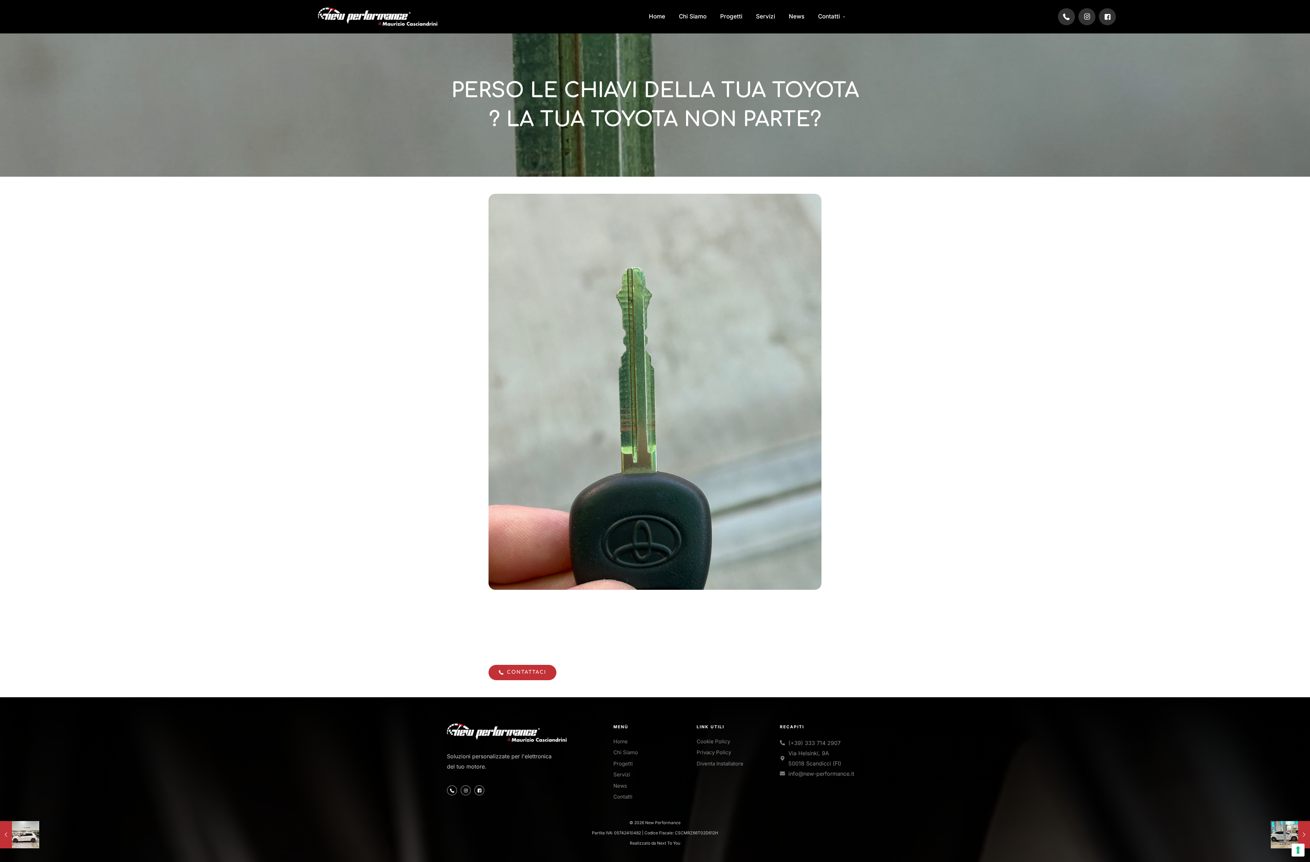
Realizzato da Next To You (655, 843)
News (620, 786)
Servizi (621, 774)
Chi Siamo (625, 752)
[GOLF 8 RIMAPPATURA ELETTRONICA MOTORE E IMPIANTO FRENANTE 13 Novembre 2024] (19, 834)
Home (620, 741)
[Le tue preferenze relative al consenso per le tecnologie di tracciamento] (1298, 850)
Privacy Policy (714, 752)
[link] (377, 17)
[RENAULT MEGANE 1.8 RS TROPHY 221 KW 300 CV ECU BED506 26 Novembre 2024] (1290, 834)
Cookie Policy (713, 741)
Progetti (623, 763)
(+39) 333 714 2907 (814, 743)
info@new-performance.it (821, 773)
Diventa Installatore (720, 763)
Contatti (622, 796)
